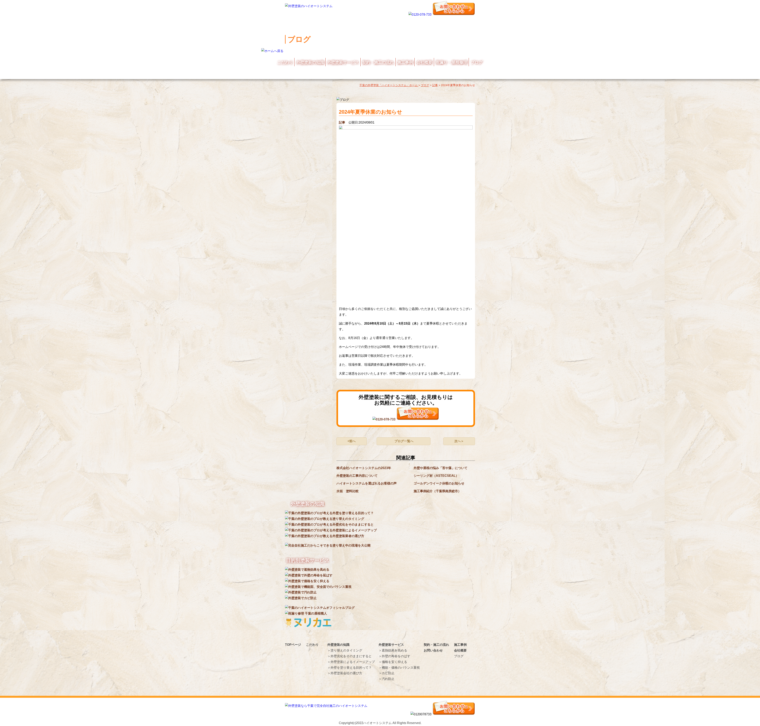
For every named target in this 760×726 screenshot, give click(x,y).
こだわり (285, 62)
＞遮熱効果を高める (393, 650)
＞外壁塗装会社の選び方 (344, 673)
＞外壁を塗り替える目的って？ (349, 667)
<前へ (352, 441)
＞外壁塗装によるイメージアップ (351, 662)
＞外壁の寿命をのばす (394, 656)
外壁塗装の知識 (310, 62)
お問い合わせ (433, 650)
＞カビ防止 (386, 673)
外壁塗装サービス (343, 62)
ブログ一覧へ (403, 441)
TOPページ (293, 644)
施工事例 (405, 62)
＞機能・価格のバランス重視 (399, 667)
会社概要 (424, 62)
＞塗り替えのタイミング (344, 650)
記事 (342, 122)
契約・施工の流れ (378, 62)
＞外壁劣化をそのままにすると (349, 656)
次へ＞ (459, 441)
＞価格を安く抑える (393, 662)
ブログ (477, 62)
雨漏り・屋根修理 (451, 62)
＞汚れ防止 (386, 679)
